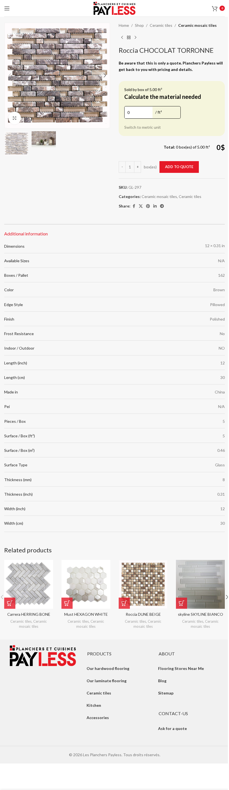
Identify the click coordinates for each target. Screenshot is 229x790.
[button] (9, 75)
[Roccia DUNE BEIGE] (143, 584)
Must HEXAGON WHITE (86, 614)
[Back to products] (128, 37)
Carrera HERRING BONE (28, 614)
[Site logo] (114, 7)
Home (124, 25)
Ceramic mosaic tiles (197, 25)
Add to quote (179, 166)
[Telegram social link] (162, 206)
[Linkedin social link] (155, 206)
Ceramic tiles (161, 25)
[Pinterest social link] (148, 206)
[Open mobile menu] (7, 8)
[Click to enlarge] (14, 118)
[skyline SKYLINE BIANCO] (200, 584)
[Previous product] (122, 37)
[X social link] (140, 206)
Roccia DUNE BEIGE (143, 614)
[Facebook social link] (133, 206)
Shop (139, 25)
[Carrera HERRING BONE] (28, 584)
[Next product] (135, 37)
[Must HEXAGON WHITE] (85, 584)
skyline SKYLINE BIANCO (200, 614)
